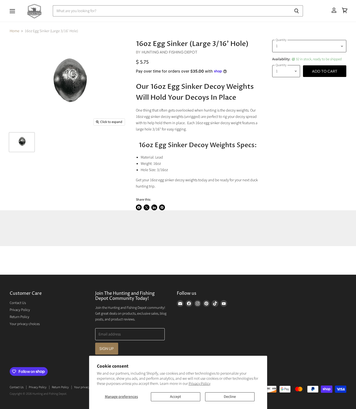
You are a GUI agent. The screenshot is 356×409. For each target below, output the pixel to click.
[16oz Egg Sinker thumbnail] (21, 142)
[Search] (296, 10)
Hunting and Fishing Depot (169, 52)
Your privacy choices (25, 323)
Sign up (106, 348)
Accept (175, 396)
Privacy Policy (199, 383)
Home (14, 31)
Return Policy (19, 316)
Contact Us (18, 302)
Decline (230, 396)
